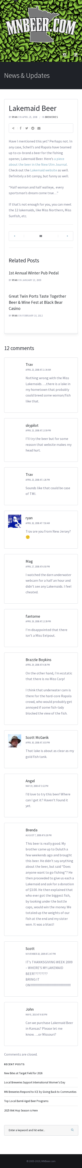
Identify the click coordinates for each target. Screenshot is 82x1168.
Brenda (31, 829)
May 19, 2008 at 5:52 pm (37, 786)
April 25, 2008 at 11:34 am (38, 369)
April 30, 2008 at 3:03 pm (38, 742)
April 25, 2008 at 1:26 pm (38, 479)
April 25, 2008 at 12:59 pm (38, 430)
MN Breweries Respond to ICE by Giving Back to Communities (40, 1092)
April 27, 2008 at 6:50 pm (38, 566)
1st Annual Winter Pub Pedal (34, 273)
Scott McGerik (37, 737)
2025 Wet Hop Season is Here (21, 1110)
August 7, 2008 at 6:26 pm (39, 835)
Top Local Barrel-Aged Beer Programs (26, 1101)
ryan (15, 117)
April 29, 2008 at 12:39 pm (38, 621)
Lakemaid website (43, 170)
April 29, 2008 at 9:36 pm (38, 664)
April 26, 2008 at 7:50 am (38, 523)
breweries (51, 117)
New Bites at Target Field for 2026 (23, 1073)
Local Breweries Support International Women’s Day (34, 1082)
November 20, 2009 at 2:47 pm (41, 953)
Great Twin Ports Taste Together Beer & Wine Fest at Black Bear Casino (37, 302)
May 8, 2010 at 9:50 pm (36, 1014)
